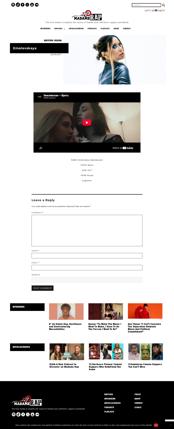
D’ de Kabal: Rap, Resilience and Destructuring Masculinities (65, 327)
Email (35, 263)
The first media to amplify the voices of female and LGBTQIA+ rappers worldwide (87, 22)
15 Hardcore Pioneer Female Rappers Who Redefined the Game (105, 367)
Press (138, 395)
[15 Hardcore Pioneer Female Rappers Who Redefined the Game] (106, 352)
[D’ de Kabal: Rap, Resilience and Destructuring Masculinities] (66, 311)
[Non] (171, 425)
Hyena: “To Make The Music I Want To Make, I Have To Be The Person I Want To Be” (104, 327)
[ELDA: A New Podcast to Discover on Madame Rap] (67, 352)
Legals (138, 408)
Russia (58, 41)
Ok (156, 425)
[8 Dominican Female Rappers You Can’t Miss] (145, 352)
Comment (37, 213)
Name (35, 251)
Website (36, 275)
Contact (127, 29)
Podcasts (92, 29)
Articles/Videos (76, 29)
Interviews (45, 29)
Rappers (58, 29)
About (116, 29)
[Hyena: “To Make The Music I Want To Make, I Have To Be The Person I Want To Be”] (105, 311)
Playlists (105, 29)
